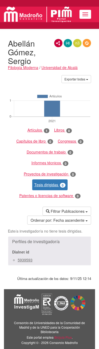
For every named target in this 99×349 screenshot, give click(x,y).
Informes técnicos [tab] (49, 163)
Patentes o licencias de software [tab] (49, 195)
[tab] (49, 242)
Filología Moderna (23, 67)
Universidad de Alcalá (59, 67)
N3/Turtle (77, 43)
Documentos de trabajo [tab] (49, 152)
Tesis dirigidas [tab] (49, 185)
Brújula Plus (63, 337)
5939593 (25, 259)
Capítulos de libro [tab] (33, 141)
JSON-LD (68, 43)
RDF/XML (58, 43)
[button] (49, 242)
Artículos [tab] (37, 130)
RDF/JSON (87, 43)
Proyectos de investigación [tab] (49, 174)
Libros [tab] (62, 130)
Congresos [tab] (70, 141)
